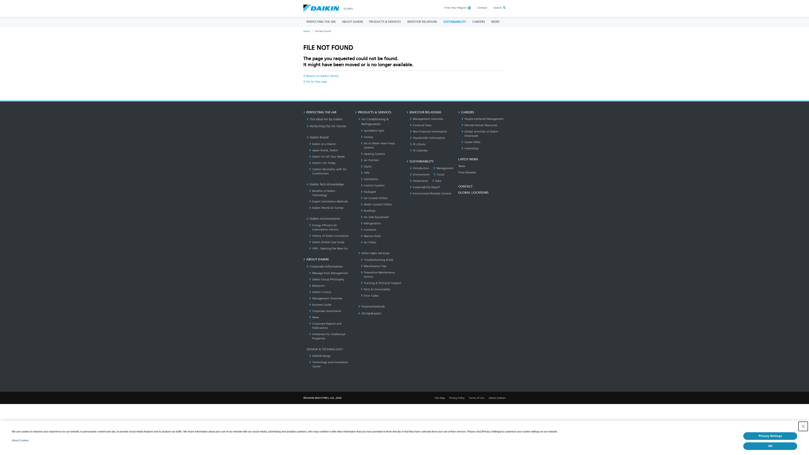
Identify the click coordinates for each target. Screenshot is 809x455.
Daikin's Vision (321, 292)
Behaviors (318, 285)
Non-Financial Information (430, 131)
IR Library (419, 144)
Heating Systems (374, 153)
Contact (482, 7)
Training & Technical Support (382, 283)
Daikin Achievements (325, 219)
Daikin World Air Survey (327, 207)
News (315, 317)
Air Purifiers (371, 160)
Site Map (440, 397)
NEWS (495, 22)
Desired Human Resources (481, 125)
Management (444, 168)
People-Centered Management (484, 118)
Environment (421, 174)
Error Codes (371, 295)
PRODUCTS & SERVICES (385, 22)
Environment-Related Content (432, 193)
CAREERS (478, 22)
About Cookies (497, 397)
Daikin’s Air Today (324, 163)
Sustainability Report (426, 187)
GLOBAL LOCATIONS (473, 192)
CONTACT (465, 186)
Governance (420, 180)
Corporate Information (326, 266)
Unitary (368, 137)
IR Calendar (420, 150)
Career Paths (472, 142)
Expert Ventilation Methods (330, 201)
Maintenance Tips (375, 266)
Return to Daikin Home (322, 76)
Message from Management (330, 273)
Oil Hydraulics (371, 313)
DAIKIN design (321, 355)
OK (770, 446)
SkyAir (368, 166)
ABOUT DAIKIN (352, 22)
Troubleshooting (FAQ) (378, 259)
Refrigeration (372, 223)
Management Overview (327, 298)
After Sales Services (375, 253)
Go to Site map (316, 81)
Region (455, 7)
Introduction (421, 168)
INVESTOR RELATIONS (422, 22)
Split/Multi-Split (374, 130)
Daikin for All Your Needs (328, 156)
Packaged (370, 191)
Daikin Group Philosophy (328, 279)
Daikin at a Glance (324, 144)
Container (370, 229)
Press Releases (467, 172)
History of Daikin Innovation (330, 235)
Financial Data (422, 125)
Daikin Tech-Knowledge (327, 184)
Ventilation (371, 179)
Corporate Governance (326, 311)
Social (440, 174)
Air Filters (370, 242)
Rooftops (369, 210)
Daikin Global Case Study (328, 242)
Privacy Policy (457, 397)
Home (306, 31)
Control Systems (374, 185)
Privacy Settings (770, 436)
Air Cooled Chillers (376, 198)
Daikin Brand (319, 137)
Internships (472, 148)
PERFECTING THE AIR (321, 22)
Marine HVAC (372, 236)
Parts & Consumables (377, 289)
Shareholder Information (429, 137)
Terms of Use (476, 397)
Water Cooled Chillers (378, 204)
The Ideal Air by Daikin (326, 119)
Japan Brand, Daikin (325, 150)
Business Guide (321, 304)
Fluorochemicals (373, 306)
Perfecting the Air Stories (328, 126)
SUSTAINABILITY (454, 22)
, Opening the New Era (330, 248)
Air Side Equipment (376, 217)
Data (438, 180)
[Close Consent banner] (803, 426)
